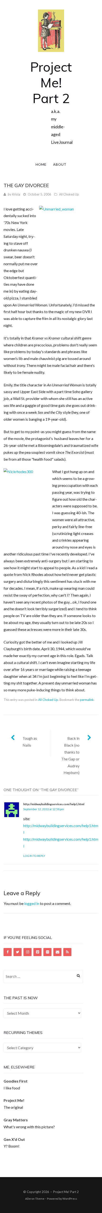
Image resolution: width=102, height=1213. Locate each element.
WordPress (69, 1198)
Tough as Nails (30, 741)
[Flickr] (47, 952)
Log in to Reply (34, 856)
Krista (16, 194)
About (59, 164)
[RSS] (67, 952)
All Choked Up (69, 194)
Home (41, 164)
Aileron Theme (34, 1198)
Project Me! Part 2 (51, 82)
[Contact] (57, 952)
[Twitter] (18, 952)
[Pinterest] (37, 952)
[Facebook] (8, 952)
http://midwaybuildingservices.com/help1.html (53, 804)
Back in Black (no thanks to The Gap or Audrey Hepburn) (70, 755)
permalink (87, 700)
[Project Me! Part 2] (51, 30)
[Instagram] (27, 952)
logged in (31, 903)
